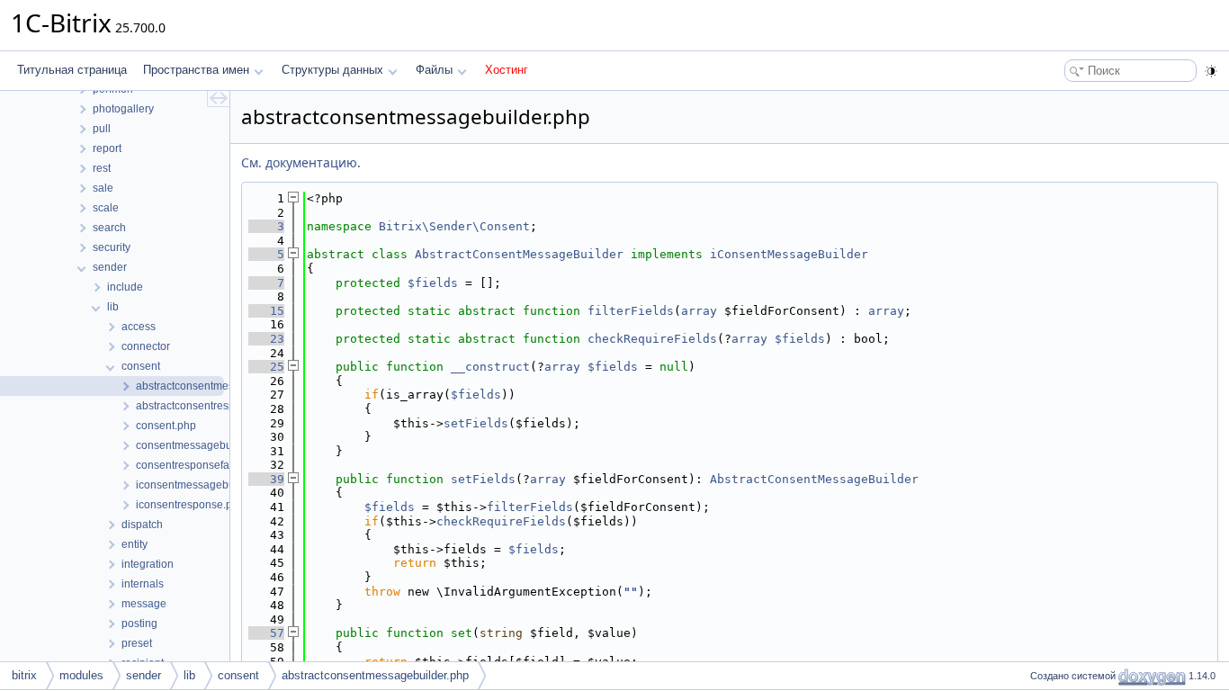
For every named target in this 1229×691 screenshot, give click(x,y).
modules (81, 675)
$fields (433, 283)
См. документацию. (301, 162)
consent (238, 675)
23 (266, 339)
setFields (476, 423)
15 (266, 311)
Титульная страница (72, 69)
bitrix (24, 675)
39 (266, 479)
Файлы (434, 69)
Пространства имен (196, 69)
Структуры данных (332, 69)
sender (143, 675)
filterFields (631, 311)
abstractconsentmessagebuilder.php (375, 675)
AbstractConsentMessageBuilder (519, 254)
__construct (490, 366)
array (699, 311)
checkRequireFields (652, 339)
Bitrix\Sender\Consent (454, 226)
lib (189, 675)
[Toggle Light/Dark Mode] (1211, 71)
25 (266, 366)
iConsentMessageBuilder (789, 254)
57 (266, 633)
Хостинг (506, 69)
